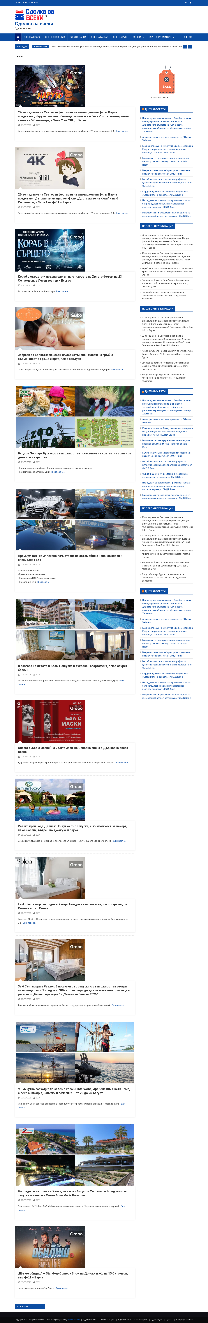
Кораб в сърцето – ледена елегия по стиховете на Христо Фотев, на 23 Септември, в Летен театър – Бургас (167, 271)
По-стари (23, 1306)
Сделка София (32, 37)
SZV (38, 125)
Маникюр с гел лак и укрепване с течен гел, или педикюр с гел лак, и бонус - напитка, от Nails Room (166, 161)
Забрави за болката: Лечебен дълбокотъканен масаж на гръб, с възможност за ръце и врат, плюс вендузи (165, 283)
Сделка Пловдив (55, 37)
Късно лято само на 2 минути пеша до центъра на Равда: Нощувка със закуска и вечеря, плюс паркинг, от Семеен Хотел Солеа (167, 149)
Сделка (137, 37)
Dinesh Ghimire (73, 1320)
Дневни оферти (155, 109)
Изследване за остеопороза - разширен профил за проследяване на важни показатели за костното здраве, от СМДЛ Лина (166, 203)
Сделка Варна (78, 37)
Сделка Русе (120, 37)
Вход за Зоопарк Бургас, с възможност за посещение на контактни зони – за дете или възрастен (164, 295)
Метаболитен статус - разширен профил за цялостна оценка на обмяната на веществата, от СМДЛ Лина (167, 182)
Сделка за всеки (34, 23)
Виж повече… (123, 131)
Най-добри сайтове (160, 37)
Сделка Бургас (99, 37)
